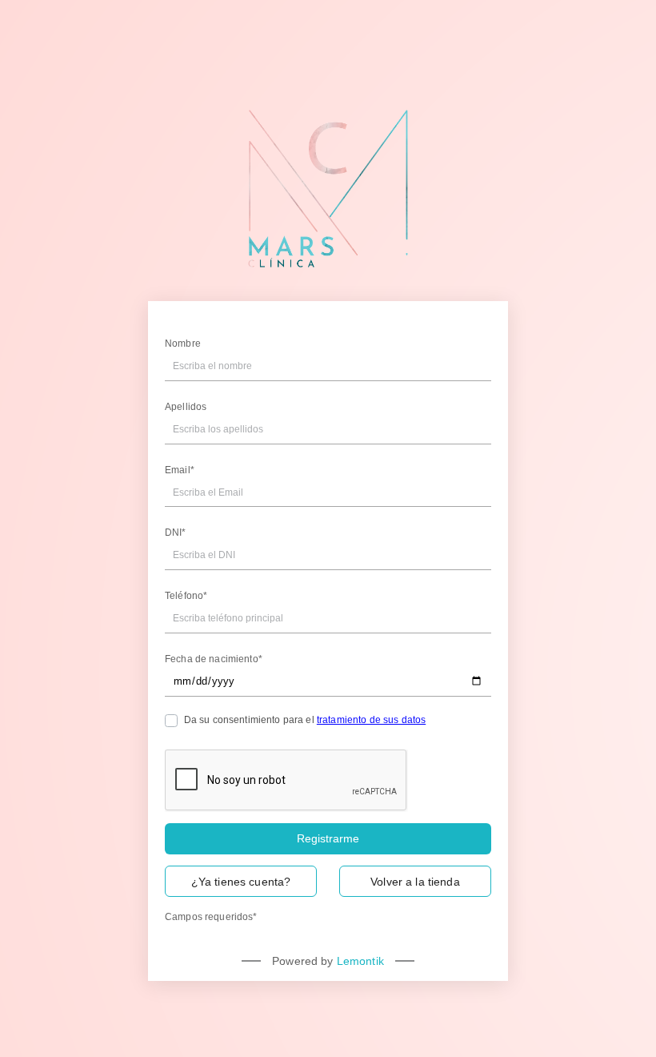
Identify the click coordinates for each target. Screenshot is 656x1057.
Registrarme (328, 838)
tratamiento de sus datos (371, 719)
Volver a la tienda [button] (415, 881)
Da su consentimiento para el (305, 719)
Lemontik (360, 961)
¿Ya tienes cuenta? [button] (241, 881)
